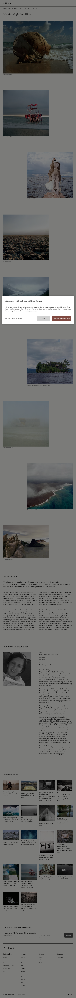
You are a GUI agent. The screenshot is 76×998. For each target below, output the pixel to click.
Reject (43, 318)
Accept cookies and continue (62, 318)
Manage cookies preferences (13, 318)
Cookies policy (32, 311)
